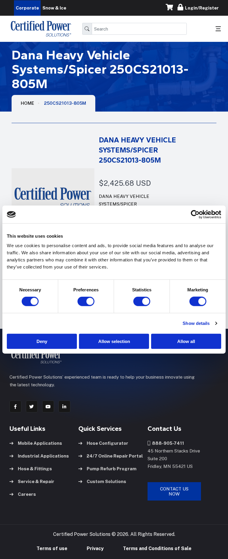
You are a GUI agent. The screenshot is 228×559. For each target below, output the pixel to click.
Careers (27, 494)
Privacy (95, 548)
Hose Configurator (107, 443)
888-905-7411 (167, 443)
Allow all (186, 341)
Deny (42, 341)
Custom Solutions (106, 481)
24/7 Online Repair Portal (115, 455)
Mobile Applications (40, 443)
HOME (27, 103)
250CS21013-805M (65, 103)
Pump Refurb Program (112, 468)
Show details (196, 323)
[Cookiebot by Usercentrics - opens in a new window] (195, 214)
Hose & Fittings (35, 468)
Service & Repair (36, 481)
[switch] (80, 301)
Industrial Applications (43, 455)
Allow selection (114, 341)
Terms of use (52, 548)
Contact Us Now (174, 491)
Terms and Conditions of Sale (157, 548)
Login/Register (201, 7)
